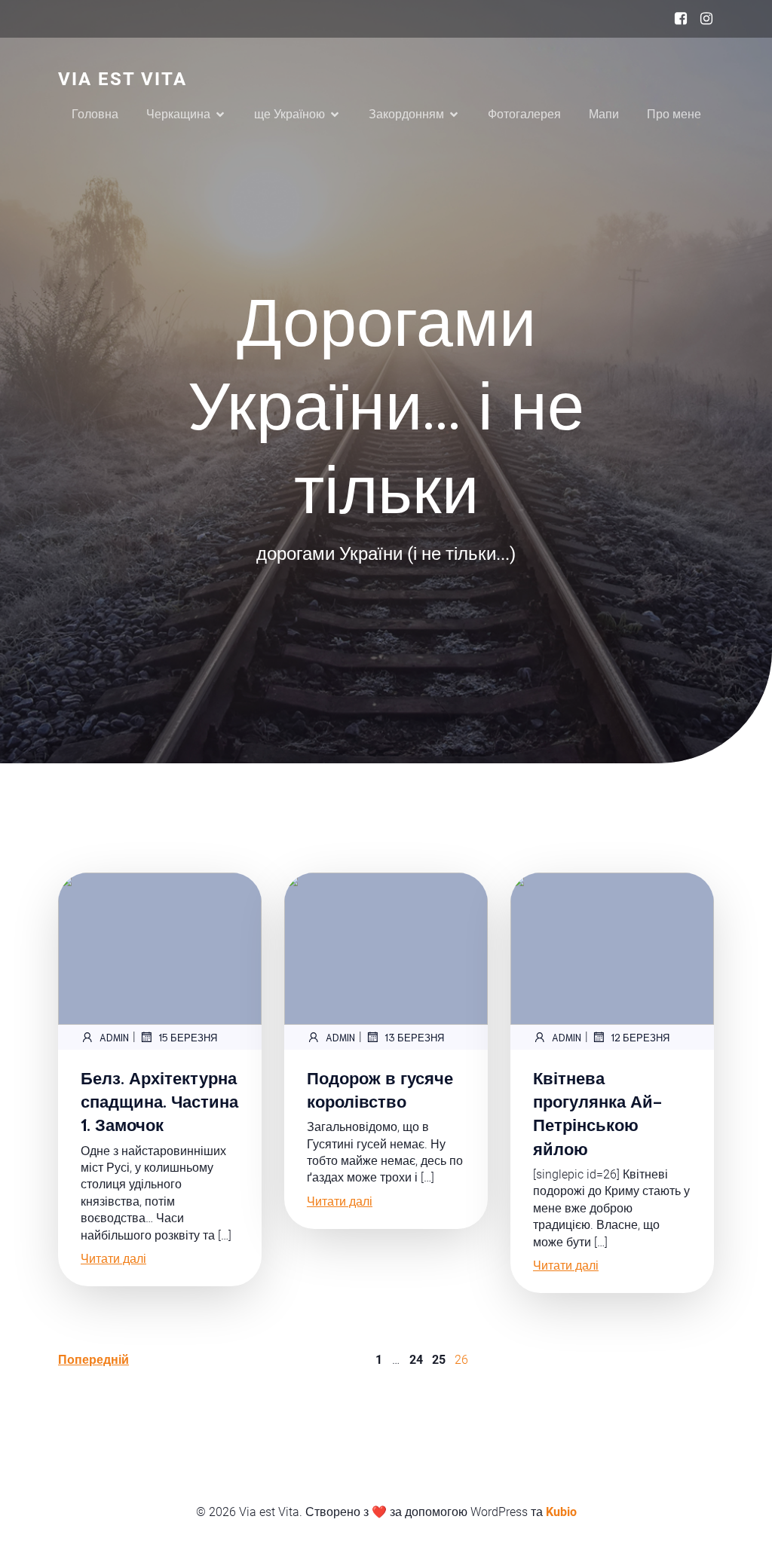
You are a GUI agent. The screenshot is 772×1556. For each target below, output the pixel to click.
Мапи (604, 114)
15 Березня (187, 1037)
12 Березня (640, 1037)
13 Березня (414, 1037)
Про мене (674, 114)
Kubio (561, 1512)
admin (114, 1037)
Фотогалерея (524, 114)
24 (416, 1360)
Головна (95, 114)
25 (439, 1360)
